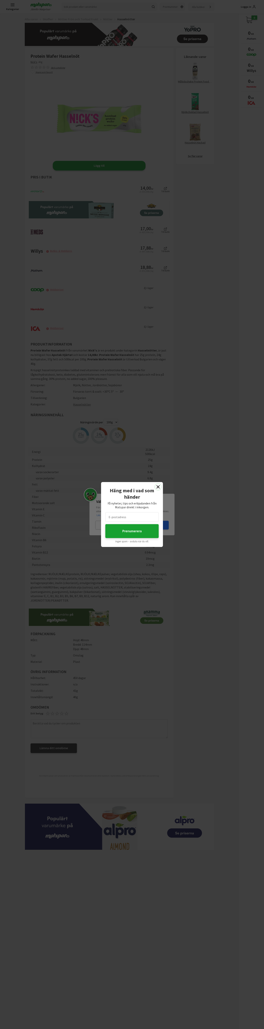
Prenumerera (132, 531)
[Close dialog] (158, 487)
